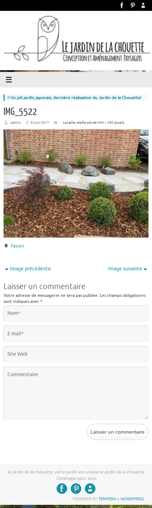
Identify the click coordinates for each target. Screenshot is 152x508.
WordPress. (133, 498)
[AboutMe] (143, 5)
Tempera (107, 498)
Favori (17, 246)
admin (16, 122)
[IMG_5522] (76, 183)
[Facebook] (122, 5)
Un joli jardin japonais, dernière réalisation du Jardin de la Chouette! (74, 97)
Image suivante (125, 269)
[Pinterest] (132, 5)
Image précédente (30, 269)
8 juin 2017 (40, 122)
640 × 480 (106, 122)
